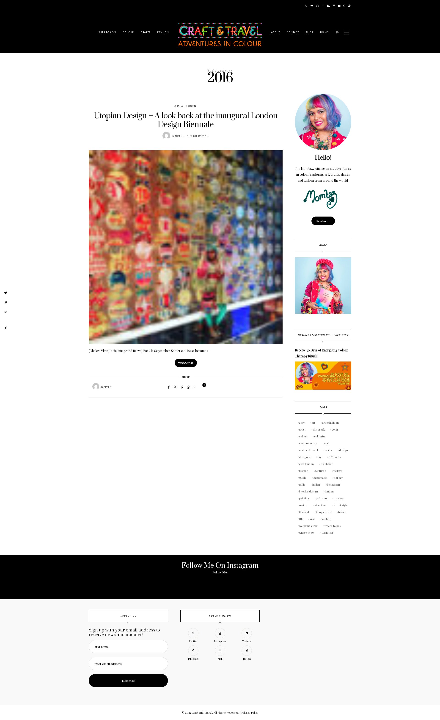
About (275, 32)
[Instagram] (334, 6)
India (302, 484)
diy (319, 457)
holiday (338, 477)
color (335, 429)
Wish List (327, 532)
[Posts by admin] (166, 135)
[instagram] (5, 312)
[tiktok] (5, 328)
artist (302, 429)
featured (320, 471)
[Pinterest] (344, 6)
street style (340, 505)
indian (316, 484)
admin (178, 136)
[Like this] (201, 387)
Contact (293, 32)
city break (319, 429)
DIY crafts (334, 457)
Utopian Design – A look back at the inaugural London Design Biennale (186, 120)
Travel (325, 32)
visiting (326, 519)
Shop (309, 32)
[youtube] (5, 320)
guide (302, 477)
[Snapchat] (317, 6)
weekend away (308, 526)
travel (341, 512)
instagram (333, 484)
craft (327, 443)
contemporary (308, 443)
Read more (323, 221)
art (313, 422)
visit (312, 519)
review (303, 505)
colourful (319, 436)
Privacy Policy (249, 712)
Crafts (145, 32)
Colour (128, 32)
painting (304, 498)
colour (303, 436)
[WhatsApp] (188, 387)
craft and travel (308, 450)
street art (320, 505)
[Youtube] (339, 6)
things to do (323, 512)
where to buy (332, 526)
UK (301, 519)
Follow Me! (220, 572)
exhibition (327, 464)
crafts (328, 450)
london (329, 491)
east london (306, 464)
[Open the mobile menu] (346, 32)
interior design (308, 491)
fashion (303, 471)
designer (305, 457)
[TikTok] (349, 6)
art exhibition (330, 422)
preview (339, 498)
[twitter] (5, 293)
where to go (306, 532)
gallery (337, 471)
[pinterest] (5, 302)
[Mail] (323, 6)
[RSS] (328, 6)
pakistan (321, 498)
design (343, 450)
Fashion (163, 32)
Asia (176, 106)
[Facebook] (168, 387)
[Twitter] (306, 6)
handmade (320, 477)
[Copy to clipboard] (195, 387)
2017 (302, 422)
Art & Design (107, 32)
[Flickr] (312, 6)
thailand (304, 512)
